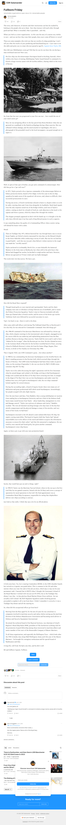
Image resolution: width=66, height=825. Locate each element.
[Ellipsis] (61, 702)
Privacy (33, 813)
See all (7, 789)
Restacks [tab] (14, 687)
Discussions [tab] (16, 747)
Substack (25, 821)
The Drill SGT (10, 702)
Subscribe (53, 3)
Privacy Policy (45, 789)
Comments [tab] (7, 687)
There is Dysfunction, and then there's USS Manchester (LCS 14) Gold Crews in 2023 (24, 753)
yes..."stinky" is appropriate (11, 756)
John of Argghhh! (12, 723)
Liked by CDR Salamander (14, 704)
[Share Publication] (46, 3)
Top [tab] (6, 747)
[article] (33, 756)
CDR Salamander (12, 16)
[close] (48, 761)
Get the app (41, 817)
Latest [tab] (9, 747)
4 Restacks (22, 670)
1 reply (11, 718)
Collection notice (44, 813)
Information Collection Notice (32, 789)
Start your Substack (28, 817)
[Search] (42, 3)
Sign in (61, 3)
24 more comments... (9, 739)
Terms (37, 813)
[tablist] (11, 687)
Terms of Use (41, 787)
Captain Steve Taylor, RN (52, 46)
